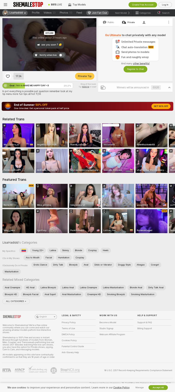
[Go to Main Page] (28, 4)
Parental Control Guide (73, 346)
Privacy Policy (69, 322)
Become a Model (107, 322)
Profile (35, 12)
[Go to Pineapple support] (54, 370)
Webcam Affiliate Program (112, 334)
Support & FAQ (144, 322)
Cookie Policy (121, 387)
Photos (66, 12)
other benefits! (141, 63)
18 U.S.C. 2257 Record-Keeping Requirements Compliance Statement (138, 370)
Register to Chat (135, 69)
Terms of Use (68, 328)
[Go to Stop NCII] (70, 370)
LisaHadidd (10, 242)
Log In (165, 4)
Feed (79, 12)
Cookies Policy (69, 340)
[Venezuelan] (23, 250)
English (43, 316)
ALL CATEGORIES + (16, 301)
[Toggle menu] (5, 4)
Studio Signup (106, 328)
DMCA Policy (68, 334)
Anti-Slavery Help (70, 352)
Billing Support (144, 328)
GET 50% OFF (161, 106)
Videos (50, 12)
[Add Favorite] (7, 76)
